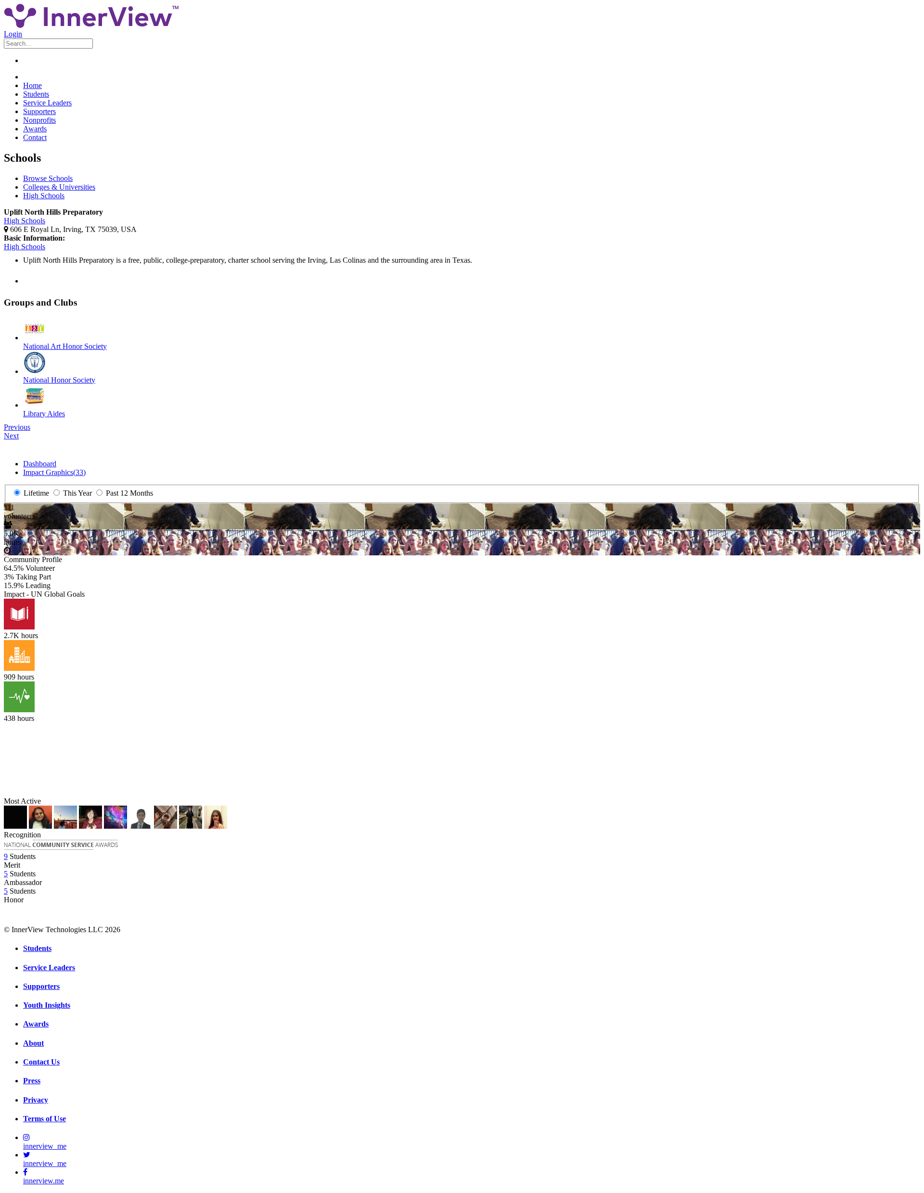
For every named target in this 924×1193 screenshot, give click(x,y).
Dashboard (39, 464)
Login (13, 34)
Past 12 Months (128, 493)
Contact (35, 137)
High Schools (43, 196)
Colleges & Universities (59, 187)
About (33, 1043)
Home (32, 85)
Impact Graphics (54, 472)
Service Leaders (47, 103)
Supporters (39, 111)
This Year (76, 493)
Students (36, 94)
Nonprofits (39, 120)
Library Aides (44, 414)
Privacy (35, 1100)
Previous (17, 427)
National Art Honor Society (65, 346)
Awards (35, 129)
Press (31, 1081)
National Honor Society (59, 380)
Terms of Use (44, 1119)
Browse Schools (48, 178)
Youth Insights (46, 1005)
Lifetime (35, 493)
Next (11, 436)
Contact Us (41, 1062)
